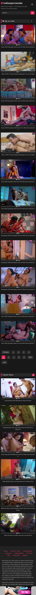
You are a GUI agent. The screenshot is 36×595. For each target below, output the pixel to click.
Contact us (8, 553)
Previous (6, 352)
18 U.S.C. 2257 (15, 551)
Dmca (6, 551)
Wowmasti (16, 555)
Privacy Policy (27, 551)
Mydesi (25, 555)
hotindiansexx (19, 553)
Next (30, 357)
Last (4, 362)
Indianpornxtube (12, 3)
